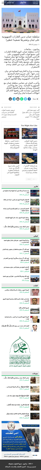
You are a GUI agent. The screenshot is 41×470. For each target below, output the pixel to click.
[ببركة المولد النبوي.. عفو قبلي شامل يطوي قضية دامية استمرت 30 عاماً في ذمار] (34, 242)
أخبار (35, 129)
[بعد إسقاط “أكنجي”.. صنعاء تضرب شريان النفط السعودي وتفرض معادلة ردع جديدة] (29, 158)
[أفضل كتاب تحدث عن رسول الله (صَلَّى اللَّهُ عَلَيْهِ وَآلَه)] (34, 328)
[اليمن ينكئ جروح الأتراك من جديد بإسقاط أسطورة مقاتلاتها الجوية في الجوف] (11, 158)
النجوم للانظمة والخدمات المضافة (15, 466)
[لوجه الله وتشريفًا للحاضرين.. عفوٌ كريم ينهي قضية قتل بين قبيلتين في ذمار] (34, 278)
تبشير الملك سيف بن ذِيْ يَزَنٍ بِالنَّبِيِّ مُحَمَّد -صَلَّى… (16, 226)
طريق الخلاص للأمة (24, 308)
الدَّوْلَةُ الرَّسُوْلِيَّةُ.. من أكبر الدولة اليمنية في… (17, 387)
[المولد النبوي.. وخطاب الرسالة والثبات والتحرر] (34, 292)
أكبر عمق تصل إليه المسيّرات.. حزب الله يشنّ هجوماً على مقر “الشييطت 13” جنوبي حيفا (30, 114)
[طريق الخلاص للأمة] (34, 310)
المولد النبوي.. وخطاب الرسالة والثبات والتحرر (17, 290)
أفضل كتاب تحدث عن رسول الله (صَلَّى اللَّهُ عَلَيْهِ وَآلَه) (15, 326)
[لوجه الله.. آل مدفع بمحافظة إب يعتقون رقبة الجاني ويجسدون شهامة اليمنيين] (34, 251)
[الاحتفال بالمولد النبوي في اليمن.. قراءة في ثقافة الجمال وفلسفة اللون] (34, 202)
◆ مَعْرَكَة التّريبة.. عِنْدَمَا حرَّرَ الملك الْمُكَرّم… (17, 404)
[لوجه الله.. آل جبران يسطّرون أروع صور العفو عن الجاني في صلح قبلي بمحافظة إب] (34, 260)
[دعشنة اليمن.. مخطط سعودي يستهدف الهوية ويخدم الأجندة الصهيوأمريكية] (11, 133)
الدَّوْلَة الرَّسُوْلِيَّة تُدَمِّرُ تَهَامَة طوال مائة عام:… (17, 395)
